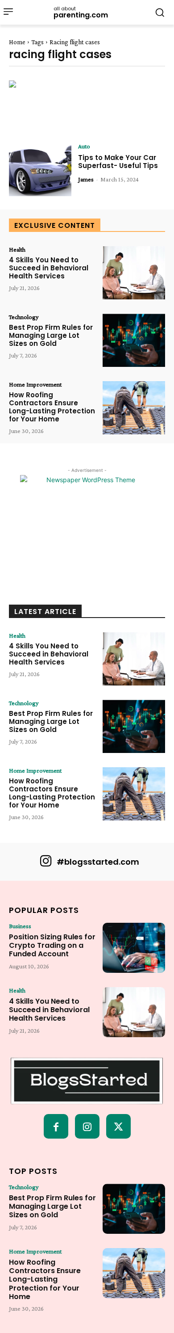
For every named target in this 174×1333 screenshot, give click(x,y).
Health (17, 249)
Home (17, 42)
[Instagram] (87, 1126)
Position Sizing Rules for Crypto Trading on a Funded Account (52, 945)
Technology (23, 317)
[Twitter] (118, 1126)
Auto (84, 146)
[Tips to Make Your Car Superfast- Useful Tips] (40, 169)
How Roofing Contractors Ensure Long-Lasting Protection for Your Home (52, 407)
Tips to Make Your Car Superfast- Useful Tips (118, 161)
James (86, 179)
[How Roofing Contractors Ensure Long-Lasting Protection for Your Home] (134, 407)
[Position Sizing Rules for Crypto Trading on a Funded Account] (134, 948)
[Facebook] (56, 1126)
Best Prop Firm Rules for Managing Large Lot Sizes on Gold (51, 335)
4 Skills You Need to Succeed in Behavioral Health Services (48, 268)
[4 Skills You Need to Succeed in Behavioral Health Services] (134, 272)
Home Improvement (35, 384)
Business (20, 926)
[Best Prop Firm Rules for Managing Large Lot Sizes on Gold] (134, 340)
